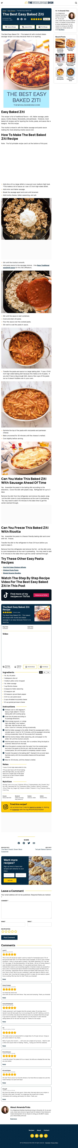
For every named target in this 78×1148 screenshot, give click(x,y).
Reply (4, 979)
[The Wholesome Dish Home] (39, 3)
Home (4, 10)
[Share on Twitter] (29, 843)
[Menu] (2, 3)
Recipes (31, 1130)
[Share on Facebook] (18, 19)
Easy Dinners (11, 10)
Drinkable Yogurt (60, 64)
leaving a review (35, 807)
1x (41, 672)
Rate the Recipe (31, 666)
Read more (13, 1119)
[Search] (76, 3)
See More (61, 29)
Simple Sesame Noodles (12, 573)
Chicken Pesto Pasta (10, 570)
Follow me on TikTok (41, 595)
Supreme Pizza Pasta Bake (70, 64)
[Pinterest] (41, 1136)
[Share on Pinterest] (21, 19)
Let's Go (10, 880)
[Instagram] (32, 1136)
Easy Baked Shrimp (70, 49)
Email (30, 921)
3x (48, 672)
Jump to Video (28, 27)
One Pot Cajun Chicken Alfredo (14, 567)
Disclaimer (47, 1142)
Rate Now (46, 19)
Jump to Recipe (12, 27)
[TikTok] (46, 1136)
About (39, 1130)
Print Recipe (44, 27)
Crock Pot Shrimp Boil (60, 78)
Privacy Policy (54, 1142)
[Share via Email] (25, 19)
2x (44, 672)
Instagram (15, 809)
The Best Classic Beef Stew (70, 79)
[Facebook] (37, 1136)
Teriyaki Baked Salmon (43, 849)
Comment (4, 901)
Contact (46, 1130)
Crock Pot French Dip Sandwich (60, 50)
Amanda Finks (7, 18)
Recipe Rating (5, 929)
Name (3, 921)
